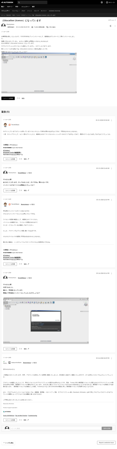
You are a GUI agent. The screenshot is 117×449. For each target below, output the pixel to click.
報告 (23, 98)
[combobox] (32, 2)
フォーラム (15, 11)
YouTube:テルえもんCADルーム (13, 154)
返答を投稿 (106, 428)
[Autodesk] (7, 2)
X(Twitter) (6, 151)
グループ (36, 11)
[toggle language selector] (102, 2)
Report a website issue (106, 443)
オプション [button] (111, 20)
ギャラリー (44, 11)
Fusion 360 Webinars (8, 415)
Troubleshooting (32, 415)
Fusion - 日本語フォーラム (23, 15)
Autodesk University (54, 11)
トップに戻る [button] (9, 443)
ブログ (23, 11)
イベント (29, 11)
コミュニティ (5, 11)
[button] (115, 26)
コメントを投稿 (8, 98)
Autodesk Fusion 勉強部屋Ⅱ (12, 153)
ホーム (3, 15)
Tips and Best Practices (21, 415)
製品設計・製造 (11, 15)
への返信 (25, 173)
